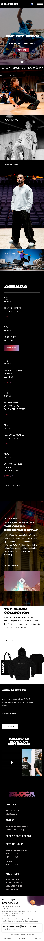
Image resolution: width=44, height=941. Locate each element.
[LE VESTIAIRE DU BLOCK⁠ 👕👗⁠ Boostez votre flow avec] (32, 762)
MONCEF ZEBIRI (11, 164)
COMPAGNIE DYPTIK (12, 308)
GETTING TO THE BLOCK (18, 836)
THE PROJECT (10, 75)
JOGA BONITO (10, 337)
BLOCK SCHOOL (11, 120)
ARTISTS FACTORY (12, 253)
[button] (22, 581)
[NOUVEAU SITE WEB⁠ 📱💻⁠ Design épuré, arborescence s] (12, 762)
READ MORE (22, 50)
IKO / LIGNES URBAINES (14, 435)
